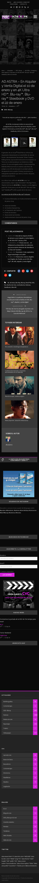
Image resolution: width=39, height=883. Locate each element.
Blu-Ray (18, 283)
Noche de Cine (11, 285)
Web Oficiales (7, 835)
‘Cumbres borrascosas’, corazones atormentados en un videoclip (15, 371)
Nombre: (3, 555)
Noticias (28, 285)
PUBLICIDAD (14, 4)
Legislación (6, 786)
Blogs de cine (7, 813)
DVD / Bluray (19, 70)
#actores (17, 510)
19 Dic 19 (4, 106)
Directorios (6, 773)
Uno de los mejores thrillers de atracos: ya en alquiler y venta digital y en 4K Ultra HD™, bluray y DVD (21, 238)
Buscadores (7, 764)
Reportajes (6, 724)
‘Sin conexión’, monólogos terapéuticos (16, 347)
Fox (5, 285)
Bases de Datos (8, 759)
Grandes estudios (8, 822)
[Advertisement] (19, 44)
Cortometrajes (7, 706)
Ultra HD (13, 287)
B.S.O (1, 624)
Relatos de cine (7, 719)
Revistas (5, 826)
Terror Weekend (5, 633)
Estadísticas (6, 777)
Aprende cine (7, 755)
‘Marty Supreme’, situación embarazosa (16, 420)
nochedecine (21, 285)
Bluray (23, 283)
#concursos (33, 510)
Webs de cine (7, 840)
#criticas (26, 510)
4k (8, 283)
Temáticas (3, 635)
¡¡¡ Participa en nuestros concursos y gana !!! (19, 459)
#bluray (6, 513)
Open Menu (35, 17)
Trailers (5, 728)
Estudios (5, 782)
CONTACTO (23, 4)
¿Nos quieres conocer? (21, 2)
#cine (21, 510)
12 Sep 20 (7, 626)
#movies (18, 513)
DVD (33, 283)
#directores (9, 510)
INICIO (9, 2)
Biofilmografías (7, 701)
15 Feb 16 (7, 638)
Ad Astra (12, 283)
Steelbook (7, 287)
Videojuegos (7, 733)
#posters (3, 510)
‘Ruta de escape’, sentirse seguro (14, 396)
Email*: (2, 563)
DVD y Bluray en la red (10, 818)
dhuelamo (12, 106)
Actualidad (10, 70)
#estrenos (12, 513)
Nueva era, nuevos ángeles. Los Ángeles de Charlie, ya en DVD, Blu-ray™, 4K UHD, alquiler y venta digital (21, 259)
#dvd (1, 513)
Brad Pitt (28, 283)
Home (3, 70)
